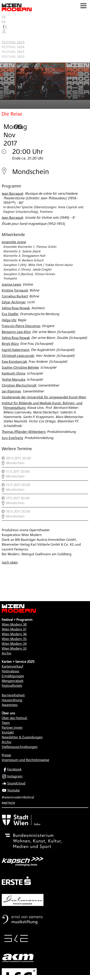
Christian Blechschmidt (19, 385)
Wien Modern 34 (14, 643)
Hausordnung (12, 700)
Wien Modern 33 (14, 648)
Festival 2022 (13, 56)
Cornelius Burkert (15, 296)
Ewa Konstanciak (14, 361)
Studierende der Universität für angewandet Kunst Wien (44, 397)
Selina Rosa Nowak (16, 308)
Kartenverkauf (12, 666)
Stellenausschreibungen (20, 746)
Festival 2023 (13, 52)
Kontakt (8, 732)
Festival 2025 (13, 42)
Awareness (9, 704)
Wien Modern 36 (14, 634)
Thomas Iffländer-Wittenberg (24, 431)
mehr (45, 460)
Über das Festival (14, 717)
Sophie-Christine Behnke (20, 367)
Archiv (6, 653)
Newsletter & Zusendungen (22, 737)
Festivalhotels (12, 685)
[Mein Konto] (4, 32)
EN (4, 22)
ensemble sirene (14, 242)
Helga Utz (9, 320)
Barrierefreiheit (13, 695)
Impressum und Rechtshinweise (25, 759)
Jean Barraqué (12, 193)
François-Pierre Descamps (21, 325)
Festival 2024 (13, 47)
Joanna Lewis (11, 284)
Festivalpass (10, 671)
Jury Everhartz (12, 437)
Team (6, 722)
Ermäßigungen (13, 675)
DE (4, 17)
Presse (6, 755)
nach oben (10, 562)
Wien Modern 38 (14, 624)
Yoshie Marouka (13, 379)
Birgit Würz (10, 343)
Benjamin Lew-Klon (16, 331)
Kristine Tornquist (15, 290)
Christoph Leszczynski (18, 355)
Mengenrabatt (12, 680)
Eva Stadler (10, 313)
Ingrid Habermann (15, 349)
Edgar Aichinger (14, 302)
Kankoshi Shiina (13, 373)
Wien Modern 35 (14, 638)
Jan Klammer (11, 391)
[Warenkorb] (5, 37)
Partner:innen (12, 727)
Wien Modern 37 (14, 629)
